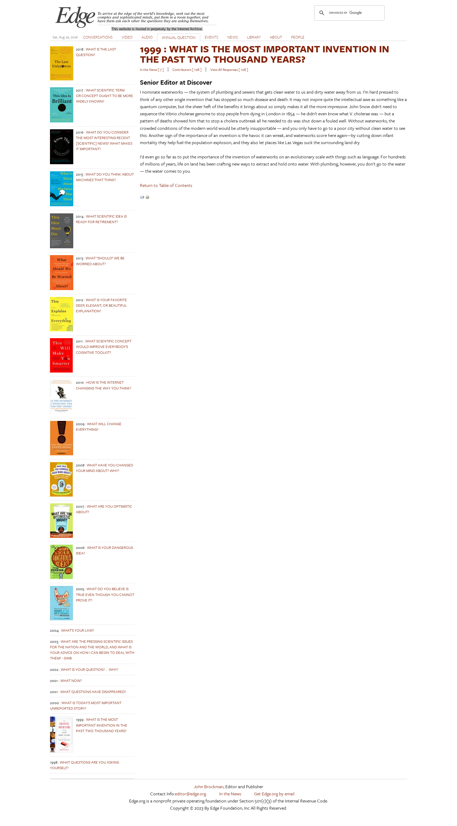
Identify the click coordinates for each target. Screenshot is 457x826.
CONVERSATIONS (98, 37)
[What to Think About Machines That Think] (61, 205)
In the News (230, 793)
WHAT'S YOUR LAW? (77, 630)
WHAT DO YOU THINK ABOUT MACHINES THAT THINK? (105, 176)
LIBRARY (254, 37)
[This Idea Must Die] (61, 247)
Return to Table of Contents (166, 185)
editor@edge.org (190, 793)
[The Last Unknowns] (61, 79)
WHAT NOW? (71, 680)
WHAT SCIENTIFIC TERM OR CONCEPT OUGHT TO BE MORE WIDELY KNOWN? (104, 95)
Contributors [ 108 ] (187, 69)
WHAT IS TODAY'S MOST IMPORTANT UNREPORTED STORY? (85, 705)
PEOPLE (297, 37)
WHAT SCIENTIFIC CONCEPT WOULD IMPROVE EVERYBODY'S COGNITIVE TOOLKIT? (103, 346)
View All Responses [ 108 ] (229, 69)
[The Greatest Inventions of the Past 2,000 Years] (61, 751)
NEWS (232, 37)
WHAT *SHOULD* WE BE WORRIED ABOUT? (100, 260)
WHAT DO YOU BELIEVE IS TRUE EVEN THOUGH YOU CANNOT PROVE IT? (105, 594)
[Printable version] (147, 197)
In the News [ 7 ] (152, 69)
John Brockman (208, 786)
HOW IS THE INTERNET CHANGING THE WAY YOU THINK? (103, 385)
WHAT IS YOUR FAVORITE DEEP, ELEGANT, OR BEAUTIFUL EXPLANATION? (101, 305)
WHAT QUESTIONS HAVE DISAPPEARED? (93, 691)
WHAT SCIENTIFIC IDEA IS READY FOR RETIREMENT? (101, 218)
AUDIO (147, 37)
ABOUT (276, 37)
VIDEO (127, 37)
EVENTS (211, 37)
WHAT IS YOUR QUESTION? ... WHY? (89, 669)
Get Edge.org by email (274, 793)
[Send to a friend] (142, 197)
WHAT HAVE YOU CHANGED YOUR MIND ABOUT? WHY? (104, 467)
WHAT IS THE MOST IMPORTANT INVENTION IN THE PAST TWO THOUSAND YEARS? (101, 725)
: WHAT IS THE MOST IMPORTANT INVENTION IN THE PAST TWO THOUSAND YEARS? (264, 54)
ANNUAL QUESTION (178, 37)
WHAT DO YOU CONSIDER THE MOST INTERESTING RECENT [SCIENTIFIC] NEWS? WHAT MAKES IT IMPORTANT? (104, 140)
